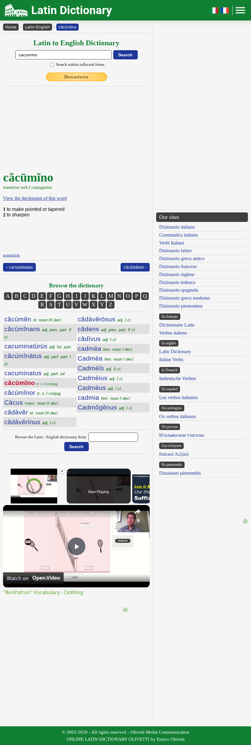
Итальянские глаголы (181, 435)
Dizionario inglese (176, 274)
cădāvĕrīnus (30, 421)
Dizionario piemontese (181, 306)
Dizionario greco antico (181, 258)
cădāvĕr (31, 412)
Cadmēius (101, 377)
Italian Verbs (171, 359)
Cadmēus (100, 387)
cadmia (104, 397)
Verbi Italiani (171, 242)
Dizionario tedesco (177, 282)
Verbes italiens (173, 332)
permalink (11, 255)
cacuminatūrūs (38, 346)
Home (11, 26)
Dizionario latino (175, 250)
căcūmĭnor (33, 392)
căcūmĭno (67, 26)
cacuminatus (35, 372)
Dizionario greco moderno (184, 298)
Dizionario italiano (177, 227)
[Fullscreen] (61, 500)
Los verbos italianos (178, 397)
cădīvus (97, 338)
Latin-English (37, 26)
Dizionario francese (178, 266)
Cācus (31, 402)
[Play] (6, 500)
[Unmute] (14, 500)
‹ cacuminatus (19, 267)
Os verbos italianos (177, 416)
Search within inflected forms (80, 64)
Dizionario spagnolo (178, 290)
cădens (107, 328)
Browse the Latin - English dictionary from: (51, 437)
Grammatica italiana (178, 235)
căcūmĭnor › (135, 267)
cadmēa (105, 348)
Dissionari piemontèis (180, 473)
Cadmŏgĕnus (105, 407)
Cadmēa (106, 358)
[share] (137, 511)
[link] (13, 515)
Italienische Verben (177, 378)
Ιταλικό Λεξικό (174, 454)
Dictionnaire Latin (176, 325)
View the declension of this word (35, 198)
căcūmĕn (33, 319)
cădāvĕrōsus (105, 319)
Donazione (76, 76)
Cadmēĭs (100, 368)
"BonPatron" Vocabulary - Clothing (66, 514)
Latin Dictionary (175, 351)
